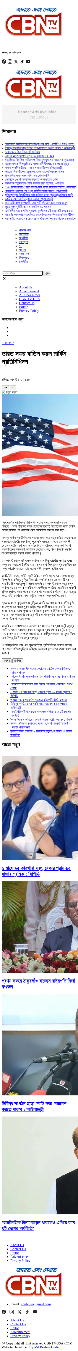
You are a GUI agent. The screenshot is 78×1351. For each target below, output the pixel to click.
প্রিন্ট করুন (11, 392)
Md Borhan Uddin (47, 1347)
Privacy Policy (29, 311)
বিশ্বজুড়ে (24, 257)
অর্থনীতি (23, 238)
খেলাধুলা (23, 242)
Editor (23, 307)
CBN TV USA (29, 299)
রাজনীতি (23, 261)
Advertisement (29, 291)
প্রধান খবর (25, 230)
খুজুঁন (47, 273)
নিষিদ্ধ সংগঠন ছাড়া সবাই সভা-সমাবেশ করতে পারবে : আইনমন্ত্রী (34, 1106)
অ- (12, 387)
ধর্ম (20, 246)
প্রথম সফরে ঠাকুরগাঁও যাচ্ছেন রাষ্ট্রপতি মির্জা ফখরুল (38, 700)
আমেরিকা (24, 234)
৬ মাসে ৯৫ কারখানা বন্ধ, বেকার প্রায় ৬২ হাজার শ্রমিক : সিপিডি (36, 871)
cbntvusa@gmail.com (36, 1304)
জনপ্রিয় (17, 660)
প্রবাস (22, 250)
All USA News (29, 295)
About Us (25, 287)
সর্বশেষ (6, 660)
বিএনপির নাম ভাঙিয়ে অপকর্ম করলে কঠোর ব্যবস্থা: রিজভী (41, 719)
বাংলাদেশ (24, 254)
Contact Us (26, 303)
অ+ (5, 387)
